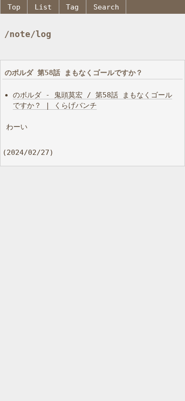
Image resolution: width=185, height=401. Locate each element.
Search (106, 7)
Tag (72, 7)
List (43, 7)
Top (14, 7)
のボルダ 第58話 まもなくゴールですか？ (74, 72)
